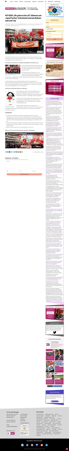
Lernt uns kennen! (24, 414)
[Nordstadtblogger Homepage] (5, 1)
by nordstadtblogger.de (34, 448)
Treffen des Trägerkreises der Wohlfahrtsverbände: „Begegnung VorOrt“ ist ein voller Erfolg (54, 300)
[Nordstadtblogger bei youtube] (42, 444)
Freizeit (59, 418)
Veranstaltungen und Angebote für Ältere (54, 184)
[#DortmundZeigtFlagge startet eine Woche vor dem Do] (50, 355)
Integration (44, 421)
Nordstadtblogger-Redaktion (22, 23)
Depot (60, 415)
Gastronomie (39, 420)
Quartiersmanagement (41, 427)
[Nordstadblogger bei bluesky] (22, 444)
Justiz (58, 421)
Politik (30, 23)
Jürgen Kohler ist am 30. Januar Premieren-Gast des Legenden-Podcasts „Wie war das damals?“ (54, 113)
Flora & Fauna (52, 418)
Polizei (52, 426)
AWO (56, 414)
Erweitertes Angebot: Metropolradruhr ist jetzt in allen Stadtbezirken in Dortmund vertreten (53, 271)
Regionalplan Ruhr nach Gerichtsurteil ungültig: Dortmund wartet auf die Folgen (54, 294)
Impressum (22, 419)
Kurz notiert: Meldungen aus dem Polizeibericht (53, 161)
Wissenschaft (57, 433)
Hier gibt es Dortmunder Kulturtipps (52, 201)
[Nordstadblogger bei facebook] (27, 444)
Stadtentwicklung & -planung (42, 430)
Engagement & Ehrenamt (49, 417)
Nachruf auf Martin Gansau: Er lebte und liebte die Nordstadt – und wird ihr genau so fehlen (54, 267)
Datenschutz (23, 420)
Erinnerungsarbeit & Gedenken (42, 418)
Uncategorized (40, 432)
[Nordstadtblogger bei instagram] (46, 444)
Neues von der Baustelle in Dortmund (53, 149)
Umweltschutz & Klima (53, 430)
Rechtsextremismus (56, 427)
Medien (44, 424)
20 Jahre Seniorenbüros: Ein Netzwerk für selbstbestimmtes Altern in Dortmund (54, 240)
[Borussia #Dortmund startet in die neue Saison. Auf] (59, 378)
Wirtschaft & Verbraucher (47, 433)
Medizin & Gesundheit (52, 424)
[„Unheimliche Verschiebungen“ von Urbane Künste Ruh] (50, 366)
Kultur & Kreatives (56, 423)
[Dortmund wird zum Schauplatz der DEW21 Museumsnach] (59, 355)
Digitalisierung (40, 417)
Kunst (38, 424)
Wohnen (39, 435)
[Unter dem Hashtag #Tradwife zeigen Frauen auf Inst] (50, 378)
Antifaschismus (40, 414)
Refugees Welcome (40, 429)
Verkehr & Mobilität (57, 432)
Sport (60, 429)
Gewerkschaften (54, 420)
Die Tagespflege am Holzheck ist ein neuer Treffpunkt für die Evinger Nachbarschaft (54, 143)
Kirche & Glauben (47, 423)
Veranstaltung (37, 23)
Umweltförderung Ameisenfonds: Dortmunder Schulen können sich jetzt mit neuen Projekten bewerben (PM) (54, 102)
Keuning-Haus (39, 423)
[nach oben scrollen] (67, 449)
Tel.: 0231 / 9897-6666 (10, 420)
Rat (48, 427)
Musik (59, 424)
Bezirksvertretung (40, 415)
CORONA (54, 415)
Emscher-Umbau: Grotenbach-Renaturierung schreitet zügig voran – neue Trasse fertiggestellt (54, 262)
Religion (48, 429)
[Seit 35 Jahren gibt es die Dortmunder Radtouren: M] (59, 366)
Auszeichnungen (23, 415)
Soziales (33, 23)
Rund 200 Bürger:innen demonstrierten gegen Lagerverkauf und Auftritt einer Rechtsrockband (54, 190)
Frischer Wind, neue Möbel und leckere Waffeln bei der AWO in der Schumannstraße (54, 166)
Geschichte (46, 420)
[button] (6, 152)
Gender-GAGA (57, 1)
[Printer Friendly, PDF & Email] (39, 152)
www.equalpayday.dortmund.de (26, 127)
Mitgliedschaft (23, 417)
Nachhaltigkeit (40, 426)
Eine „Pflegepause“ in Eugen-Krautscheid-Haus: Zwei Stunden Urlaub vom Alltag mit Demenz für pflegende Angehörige (54, 231)
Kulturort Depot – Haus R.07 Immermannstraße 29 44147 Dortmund (12, 416)
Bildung (48, 415)
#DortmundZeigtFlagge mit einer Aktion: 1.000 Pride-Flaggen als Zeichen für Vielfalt (54, 218)
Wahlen (39, 433)
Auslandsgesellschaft (49, 414)
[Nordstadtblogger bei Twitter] (32, 444)
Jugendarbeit (52, 421)
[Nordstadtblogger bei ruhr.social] (37, 444)
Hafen (38, 421)
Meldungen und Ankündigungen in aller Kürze (54, 120)
